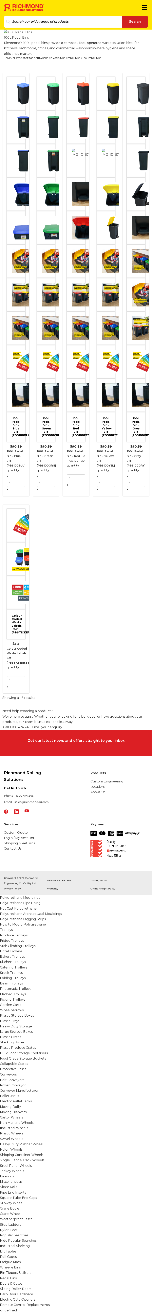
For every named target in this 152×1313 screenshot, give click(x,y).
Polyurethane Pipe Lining (20, 903)
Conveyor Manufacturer (19, 1090)
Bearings (7, 1176)
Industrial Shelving (15, 1246)
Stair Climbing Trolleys (17, 946)
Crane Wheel (10, 1214)
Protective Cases (13, 1069)
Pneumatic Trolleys (15, 989)
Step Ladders (10, 1224)
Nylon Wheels (11, 1149)
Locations (97, 787)
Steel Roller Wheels (16, 1166)
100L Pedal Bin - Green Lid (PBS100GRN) (48, 427)
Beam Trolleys (11, 983)
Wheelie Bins (10, 1267)
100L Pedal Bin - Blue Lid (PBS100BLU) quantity (16, 461)
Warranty (52, 888)
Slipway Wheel (12, 1203)
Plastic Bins (57, 58)
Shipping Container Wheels (21, 1155)
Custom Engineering (106, 781)
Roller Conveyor (13, 1085)
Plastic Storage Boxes (17, 1015)
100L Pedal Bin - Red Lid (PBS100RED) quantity (76, 458)
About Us (97, 792)
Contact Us (12, 848)
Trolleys (6, 930)
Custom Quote (16, 832)
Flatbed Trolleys (13, 994)
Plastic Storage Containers (30, 58)
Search (135, 21)
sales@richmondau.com (31, 802)
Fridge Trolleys (12, 940)
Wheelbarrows (12, 1010)
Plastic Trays (9, 1021)
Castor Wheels (11, 1117)
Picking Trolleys (12, 999)
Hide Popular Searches (18, 1240)
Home (7, 58)
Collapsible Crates (14, 1064)
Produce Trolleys (14, 935)
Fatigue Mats (10, 1262)
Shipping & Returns (19, 843)
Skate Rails (8, 1187)
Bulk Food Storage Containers (24, 1053)
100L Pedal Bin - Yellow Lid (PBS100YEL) (108, 427)
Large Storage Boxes (16, 1032)
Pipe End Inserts (13, 1192)
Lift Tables (8, 1251)
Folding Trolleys (13, 978)
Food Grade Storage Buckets (23, 1058)
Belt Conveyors (12, 1080)
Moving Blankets (13, 1112)
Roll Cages (8, 1257)
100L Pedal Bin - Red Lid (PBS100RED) (78, 427)
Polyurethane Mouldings (20, 898)
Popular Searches (14, 1235)
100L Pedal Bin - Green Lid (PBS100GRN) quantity (46, 461)
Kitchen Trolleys (13, 962)
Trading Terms (98, 880)
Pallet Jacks (9, 1096)
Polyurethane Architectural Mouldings (31, 914)
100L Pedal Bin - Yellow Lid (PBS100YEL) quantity (106, 461)
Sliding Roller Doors (15, 1289)
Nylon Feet (9, 1230)
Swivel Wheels (11, 1139)
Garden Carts (10, 1005)
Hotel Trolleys (11, 951)
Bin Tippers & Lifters (15, 1273)
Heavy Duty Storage (16, 1026)
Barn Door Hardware (16, 1294)
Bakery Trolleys (12, 956)
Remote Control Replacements (25, 1305)
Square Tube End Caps (18, 1198)
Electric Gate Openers (17, 1299)
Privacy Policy (12, 888)
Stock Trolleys (11, 973)
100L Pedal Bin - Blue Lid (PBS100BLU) (18, 427)
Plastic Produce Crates (18, 1047)
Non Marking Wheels (16, 1123)
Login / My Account (19, 838)
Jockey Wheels (12, 1171)
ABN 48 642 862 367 (59, 880)
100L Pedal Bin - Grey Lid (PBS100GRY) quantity (136, 461)
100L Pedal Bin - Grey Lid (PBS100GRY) (138, 427)
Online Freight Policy (102, 888)
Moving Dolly (10, 1107)
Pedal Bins (73, 58)
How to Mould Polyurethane (23, 924)
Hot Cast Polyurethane (18, 908)
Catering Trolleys (13, 967)
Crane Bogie (9, 1208)
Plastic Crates (10, 1037)
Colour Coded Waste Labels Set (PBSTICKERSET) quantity (18, 658)
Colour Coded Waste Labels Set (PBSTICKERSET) (18, 624)
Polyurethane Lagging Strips (23, 919)
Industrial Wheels (14, 1128)
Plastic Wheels (11, 1133)
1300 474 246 (25, 795)
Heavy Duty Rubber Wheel (21, 1144)
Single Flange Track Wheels (22, 1160)
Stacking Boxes (12, 1042)
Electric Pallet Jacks (16, 1101)
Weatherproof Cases (16, 1219)
